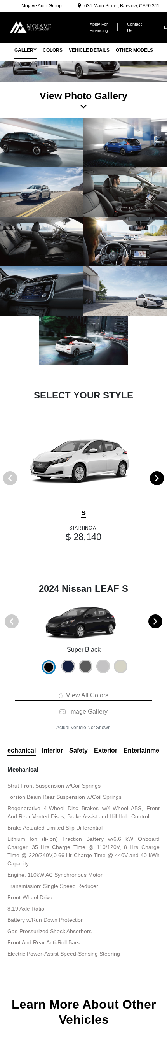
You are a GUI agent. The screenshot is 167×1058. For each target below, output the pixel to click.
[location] (79, 6)
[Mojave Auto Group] (42, 26)
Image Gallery (87, 711)
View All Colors (86, 695)
